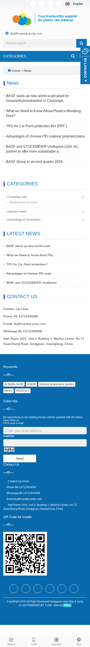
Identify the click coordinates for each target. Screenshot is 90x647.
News (27, 70)
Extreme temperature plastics (57, 384)
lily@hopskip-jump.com (26, 33)
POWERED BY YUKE (39, 605)
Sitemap (58, 605)
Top (78, 644)
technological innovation (23, 219)
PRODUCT (22, 390)
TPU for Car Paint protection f (26, 264)
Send (19, 458)
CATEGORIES (14, 56)
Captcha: (9, 436)
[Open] (85, 65)
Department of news (23, 202)
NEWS (8, 390)
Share (11, 644)
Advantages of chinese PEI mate (28, 273)
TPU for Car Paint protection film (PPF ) (36, 126)
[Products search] (81, 43)
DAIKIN (31, 384)
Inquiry (56, 644)
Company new (17, 196)
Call (33, 644)
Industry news (16, 211)
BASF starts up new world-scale (28, 246)
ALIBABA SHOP (14, 384)
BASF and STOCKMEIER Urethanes (31, 282)
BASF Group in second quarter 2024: (34, 161)
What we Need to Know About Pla (29, 255)
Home (16, 70)
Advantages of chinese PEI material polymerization (45, 136)
